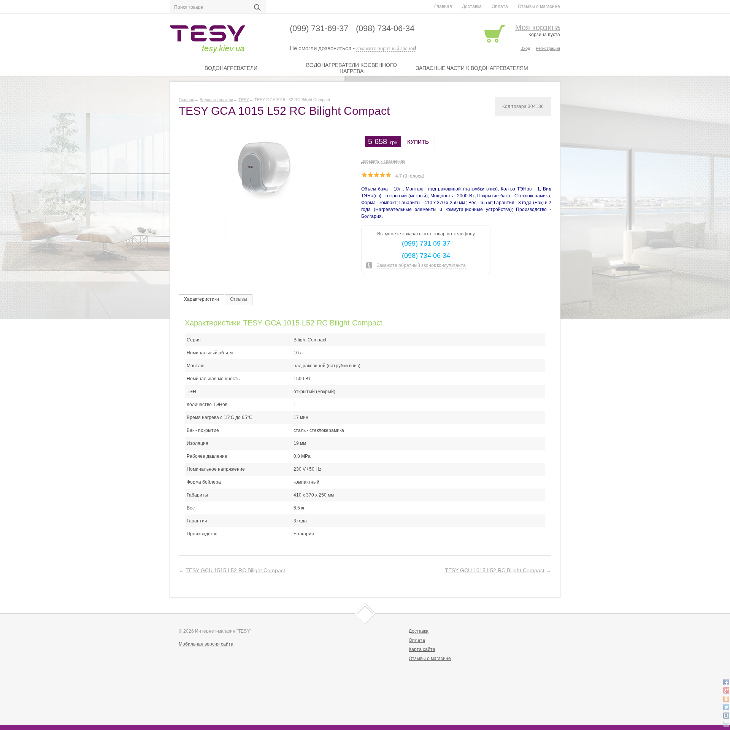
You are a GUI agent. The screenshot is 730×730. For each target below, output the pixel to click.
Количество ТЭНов (207, 404)
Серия (194, 340)
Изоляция (197, 443)
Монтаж (195, 365)
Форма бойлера (204, 482)
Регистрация (548, 48)
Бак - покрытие (203, 430)
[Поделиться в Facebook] (726, 682)
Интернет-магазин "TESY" (223, 631)
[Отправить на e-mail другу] (726, 724)
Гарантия (197, 521)
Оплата (500, 6)
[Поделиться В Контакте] (726, 716)
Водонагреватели (231, 68)
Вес (191, 508)
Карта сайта (422, 649)
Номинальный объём (210, 352)
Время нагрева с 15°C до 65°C (219, 417)
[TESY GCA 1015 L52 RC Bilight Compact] (264, 188)
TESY (243, 99)
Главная (443, 6)
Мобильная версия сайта (206, 644)
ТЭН (191, 391)
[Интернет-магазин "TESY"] (221, 40)
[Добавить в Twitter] (726, 707)
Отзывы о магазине (539, 6)
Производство (202, 533)
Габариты (197, 495)
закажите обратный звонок (385, 48)
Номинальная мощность (213, 378)
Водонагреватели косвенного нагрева (351, 68)
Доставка (472, 6)
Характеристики (201, 299)
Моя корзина (537, 27)
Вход (525, 48)
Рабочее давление (207, 456)
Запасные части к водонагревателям (472, 68)
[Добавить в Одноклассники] (726, 699)
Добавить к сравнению (383, 161)
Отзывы (238, 299)
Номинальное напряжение (216, 469)
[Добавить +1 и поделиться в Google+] (726, 690)
